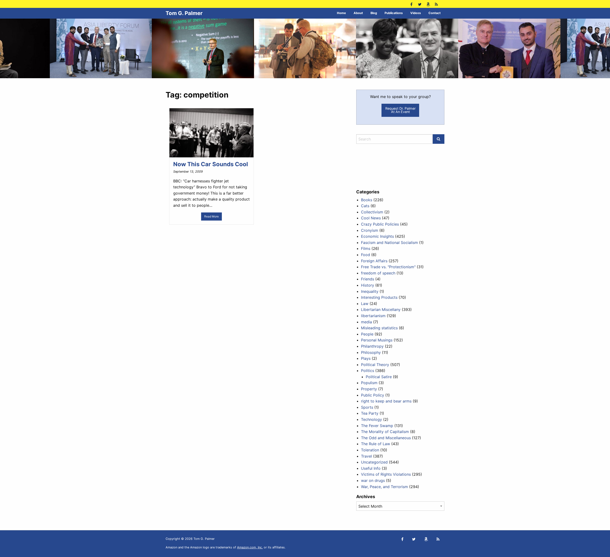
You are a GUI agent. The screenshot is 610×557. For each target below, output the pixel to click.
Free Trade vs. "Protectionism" (388, 266)
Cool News (371, 218)
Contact (434, 13)
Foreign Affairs (374, 260)
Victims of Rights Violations (386, 474)
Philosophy (371, 352)
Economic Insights (377, 236)
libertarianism (373, 315)
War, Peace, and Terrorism (384, 486)
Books (366, 199)
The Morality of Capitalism (385, 431)
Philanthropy (372, 346)
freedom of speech (378, 273)
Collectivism (372, 212)
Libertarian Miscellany (381, 309)
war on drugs (373, 480)
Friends (367, 279)
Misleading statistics (379, 327)
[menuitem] (341, 13)
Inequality (369, 291)
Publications (394, 13)
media (366, 322)
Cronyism (369, 230)
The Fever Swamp (377, 425)
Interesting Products (379, 297)
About (358, 13)
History (367, 285)
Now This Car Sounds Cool (210, 164)
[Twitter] (420, 4)
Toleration (370, 450)
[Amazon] (428, 4)
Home (341, 13)
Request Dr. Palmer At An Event (400, 110)
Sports (367, 407)
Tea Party (369, 413)
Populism (369, 382)
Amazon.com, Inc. (250, 547)
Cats (365, 205)
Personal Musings (376, 340)
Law (364, 303)
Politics (367, 370)
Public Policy (372, 395)
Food (365, 254)
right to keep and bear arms (386, 401)
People (367, 334)
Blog (374, 13)
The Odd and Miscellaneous (386, 437)
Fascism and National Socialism (389, 242)
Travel (366, 456)
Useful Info (371, 468)
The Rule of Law (375, 443)
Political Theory (375, 364)
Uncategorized (374, 462)
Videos (415, 13)
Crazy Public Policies (380, 224)
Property (369, 389)
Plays (366, 358)
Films (365, 248)
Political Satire (379, 376)
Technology (371, 419)
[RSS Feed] (436, 4)
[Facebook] (411, 4)
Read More (211, 216)
